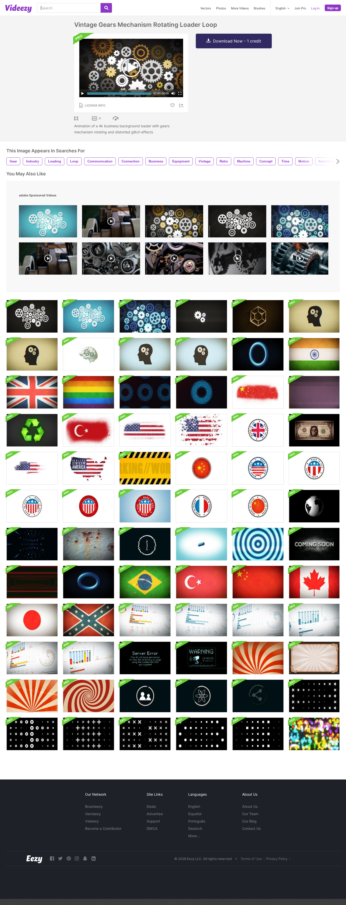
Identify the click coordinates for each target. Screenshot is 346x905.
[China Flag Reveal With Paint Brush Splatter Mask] (258, 392)
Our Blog (249, 821)
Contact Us (251, 828)
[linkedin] (93, 858)
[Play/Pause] (83, 93)
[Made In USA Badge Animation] (258, 468)
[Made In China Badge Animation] (201, 468)
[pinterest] (69, 858)
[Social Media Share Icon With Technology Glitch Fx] (258, 696)
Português (196, 821)
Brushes (259, 8)
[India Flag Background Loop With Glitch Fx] (314, 354)
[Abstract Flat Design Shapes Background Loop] (314, 696)
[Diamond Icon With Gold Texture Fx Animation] (258, 316)
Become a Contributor (103, 828)
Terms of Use (251, 859)
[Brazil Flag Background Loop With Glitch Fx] (145, 582)
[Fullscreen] (180, 93)
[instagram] (77, 858)
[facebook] (52, 858)
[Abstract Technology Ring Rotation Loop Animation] (258, 354)
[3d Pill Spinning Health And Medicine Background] (201, 544)
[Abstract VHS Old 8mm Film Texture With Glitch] (314, 392)
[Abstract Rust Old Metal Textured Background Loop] (88, 544)
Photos (221, 8)
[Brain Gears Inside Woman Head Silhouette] (314, 316)
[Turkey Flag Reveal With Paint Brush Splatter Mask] (88, 430)
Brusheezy (94, 806)
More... (194, 836)
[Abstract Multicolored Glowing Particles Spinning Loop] (314, 733)
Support (153, 821)
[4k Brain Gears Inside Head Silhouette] (32, 354)
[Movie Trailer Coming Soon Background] (314, 544)
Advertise (155, 814)
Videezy (92, 821)
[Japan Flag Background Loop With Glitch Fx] (32, 620)
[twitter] (60, 858)
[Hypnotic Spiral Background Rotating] (88, 696)
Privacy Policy (276, 859)
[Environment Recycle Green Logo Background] (32, 430)
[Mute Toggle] (173, 93)
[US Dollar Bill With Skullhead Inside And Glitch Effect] (314, 430)
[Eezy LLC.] (34, 858)
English (194, 806)
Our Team (250, 814)
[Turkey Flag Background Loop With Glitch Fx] (201, 582)
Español (194, 814)
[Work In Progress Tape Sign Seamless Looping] (145, 468)
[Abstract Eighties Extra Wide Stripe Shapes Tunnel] (32, 582)
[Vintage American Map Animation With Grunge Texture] (32, 468)
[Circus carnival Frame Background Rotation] (314, 658)
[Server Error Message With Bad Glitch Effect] (145, 658)
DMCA (152, 828)
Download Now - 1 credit (237, 41)
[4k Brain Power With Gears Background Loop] (88, 354)
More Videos (240, 8)
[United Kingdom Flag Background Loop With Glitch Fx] (32, 392)
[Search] (106, 8)
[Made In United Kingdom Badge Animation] (258, 430)
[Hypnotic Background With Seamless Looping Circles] (258, 544)
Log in (315, 8)
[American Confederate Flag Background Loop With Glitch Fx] (88, 620)
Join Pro (300, 8)
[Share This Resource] (182, 105)
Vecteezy (93, 814)
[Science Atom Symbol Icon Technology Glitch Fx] (201, 696)
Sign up (332, 8)
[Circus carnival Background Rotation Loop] (258, 658)
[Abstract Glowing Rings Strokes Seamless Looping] (145, 392)
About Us (250, 806)
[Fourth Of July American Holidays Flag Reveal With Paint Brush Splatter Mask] (201, 430)
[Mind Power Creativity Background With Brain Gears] (201, 354)
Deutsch (195, 828)
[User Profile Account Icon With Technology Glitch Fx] (145, 696)
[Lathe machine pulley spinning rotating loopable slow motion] (48, 259)
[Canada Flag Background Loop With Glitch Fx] (314, 582)
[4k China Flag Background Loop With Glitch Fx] (258, 582)
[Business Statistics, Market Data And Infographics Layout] (145, 620)
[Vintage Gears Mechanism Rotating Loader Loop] (32, 316)
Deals (151, 806)
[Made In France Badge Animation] (201, 506)
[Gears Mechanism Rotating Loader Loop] (201, 316)
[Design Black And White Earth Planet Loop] (314, 506)
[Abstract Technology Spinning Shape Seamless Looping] (32, 544)
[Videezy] (18, 9)
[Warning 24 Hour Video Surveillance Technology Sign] (201, 658)
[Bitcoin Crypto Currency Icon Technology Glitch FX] (145, 544)
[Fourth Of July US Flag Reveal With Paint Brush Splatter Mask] (145, 430)
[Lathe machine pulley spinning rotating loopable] (111, 222)
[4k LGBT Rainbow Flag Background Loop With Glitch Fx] (88, 392)
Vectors (205, 8)
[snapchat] (85, 858)
